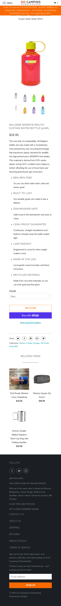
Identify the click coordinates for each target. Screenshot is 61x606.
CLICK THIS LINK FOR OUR (22, 504)
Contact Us (16, 514)
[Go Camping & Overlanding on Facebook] (12, 470)
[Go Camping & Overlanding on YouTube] (19, 470)
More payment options (30, 322)
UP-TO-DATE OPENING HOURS (24, 509)
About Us (15, 521)
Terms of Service (19, 547)
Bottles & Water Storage (29, 343)
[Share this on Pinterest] (30, 338)
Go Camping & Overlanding (28, 593)
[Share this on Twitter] (17, 338)
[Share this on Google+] (36, 338)
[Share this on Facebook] (24, 338)
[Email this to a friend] (43, 338)
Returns (14, 534)
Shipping (14, 527)
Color (12, 291)
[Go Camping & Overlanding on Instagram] (26, 470)
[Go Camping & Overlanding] (30, 3)
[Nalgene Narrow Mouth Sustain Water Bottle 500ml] (30, 58)
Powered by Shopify (18, 596)
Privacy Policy (18, 541)
